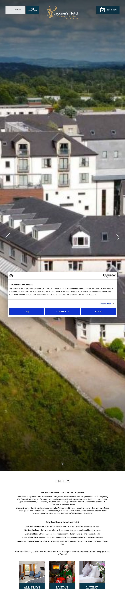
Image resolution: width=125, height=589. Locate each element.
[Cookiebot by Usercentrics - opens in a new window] (105, 275)
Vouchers (32, 11)
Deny (27, 311)
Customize (61, 311)
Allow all (98, 311)
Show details (105, 304)
